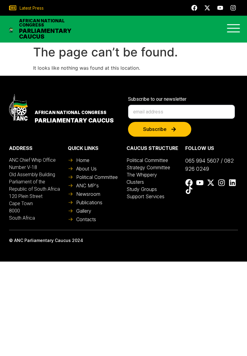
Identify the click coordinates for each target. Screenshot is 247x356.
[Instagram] (233, 8)
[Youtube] (220, 8)
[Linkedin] (232, 182)
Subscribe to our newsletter (157, 99)
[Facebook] (194, 8)
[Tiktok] (189, 190)
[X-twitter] (207, 8)
